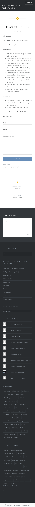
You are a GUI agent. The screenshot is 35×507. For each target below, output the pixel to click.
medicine (6, 418)
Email (7, 123)
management (7, 414)
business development (16, 450)
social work (13, 434)
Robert (17, 480)
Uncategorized (8, 437)
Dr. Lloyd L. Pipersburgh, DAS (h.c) (11, 272)
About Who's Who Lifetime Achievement (21, 360)
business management (10, 453)
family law (15, 460)
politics (23, 424)
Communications (19, 394)
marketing (15, 470)
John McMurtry (7, 296)
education (20, 457)
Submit (17, 158)
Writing (16, 437)
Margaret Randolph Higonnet (18, 378)
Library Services (20, 411)
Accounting (7, 391)
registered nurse (8, 480)
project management (19, 477)
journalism (7, 411)
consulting (7, 457)
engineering (7, 460)
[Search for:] (17, 254)
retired (25, 431)
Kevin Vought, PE (7, 292)
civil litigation (21, 453)
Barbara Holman (7, 275)
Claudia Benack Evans (16, 354)
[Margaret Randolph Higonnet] (17, 376)
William (13, 483)
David (13, 457)
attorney (6, 450)
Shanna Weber (6, 282)
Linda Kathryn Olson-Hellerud (18, 348)
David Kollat (6, 285)
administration (16, 391)
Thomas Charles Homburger (18, 366)
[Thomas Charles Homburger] (17, 364)
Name (7, 116)
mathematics (24, 414)
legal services (7, 467)
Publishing (15, 428)
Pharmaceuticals (14, 424)
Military (13, 418)
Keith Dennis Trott (7, 289)
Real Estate (23, 428)
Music (19, 418)
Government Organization (11, 404)
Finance (17, 23)
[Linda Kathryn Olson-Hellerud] (17, 346)
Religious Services (9, 431)
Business (10, 394)
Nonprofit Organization (21, 421)
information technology (21, 408)
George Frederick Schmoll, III (18, 372)
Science (6, 434)
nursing (6, 424)
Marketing (15, 414)
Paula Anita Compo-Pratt (17, 324)
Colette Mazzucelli (15, 336)
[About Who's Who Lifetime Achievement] (17, 358)
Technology (21, 434)
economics (15, 398)
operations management (10, 473)
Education (22, 398)
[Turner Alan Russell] (17, 328)
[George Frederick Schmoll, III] (17, 370)
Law (13, 411)
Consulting (7, 398)
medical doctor (25, 470)
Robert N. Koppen (7, 279)
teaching (6, 483)
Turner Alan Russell (16, 330)
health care (23, 460)
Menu (30, 2)
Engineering (7, 401)
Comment (8, 136)
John (21, 463)
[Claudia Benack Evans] (17, 352)
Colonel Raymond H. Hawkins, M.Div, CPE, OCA (15, 268)
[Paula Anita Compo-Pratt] (17, 322)
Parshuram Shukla (7, 299)
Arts (5, 394)
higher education (8, 408)
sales (22, 480)
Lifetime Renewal (17, 467)
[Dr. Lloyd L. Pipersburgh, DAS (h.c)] (17, 340)
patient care (22, 473)
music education (8, 421)
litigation (26, 467)
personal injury (8, 477)
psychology (7, 428)
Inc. (16, 463)
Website (5, 129)
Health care (23, 404)
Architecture (25, 391)
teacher (27, 480)
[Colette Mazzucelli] (17, 334)
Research (18, 431)
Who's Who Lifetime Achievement (12, 7)
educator (27, 457)
